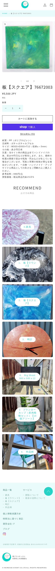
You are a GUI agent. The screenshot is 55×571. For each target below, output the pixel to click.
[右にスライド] (34, 81)
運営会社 (7, 524)
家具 (7, 495)
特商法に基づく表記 (13, 519)
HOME (4, 13)
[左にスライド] (21, 81)
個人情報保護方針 (12, 513)
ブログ (6, 529)
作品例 (8, 507)
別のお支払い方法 (27, 134)
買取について (32, 495)
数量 (4, 102)
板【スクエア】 (13, 501)
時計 (7, 504)
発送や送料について (35, 498)
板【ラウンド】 (13, 498)
